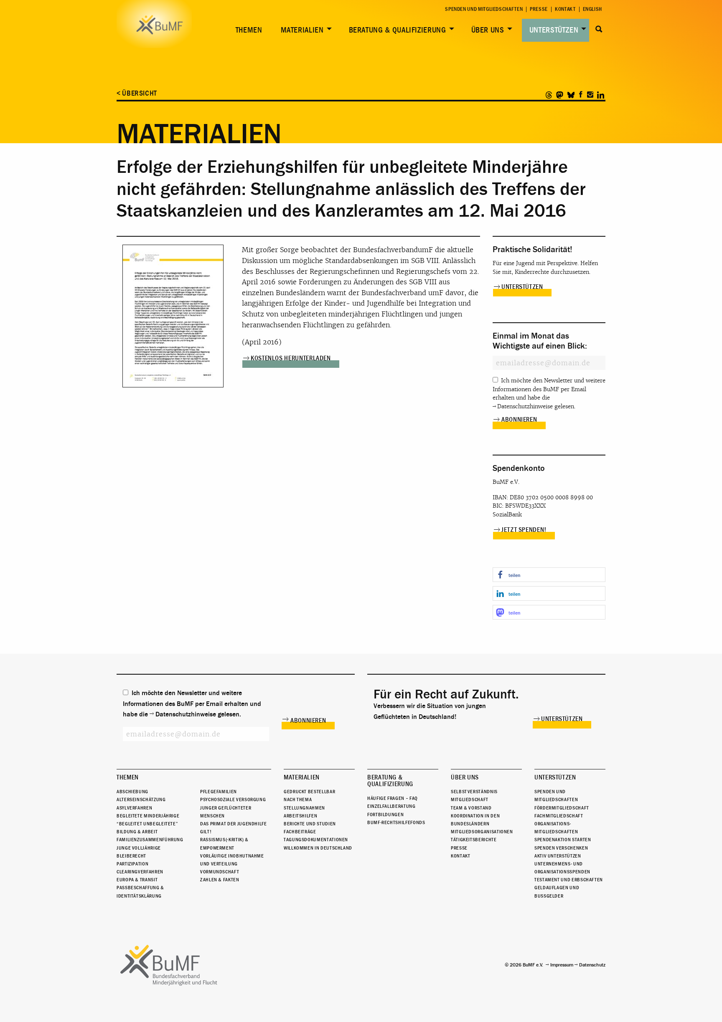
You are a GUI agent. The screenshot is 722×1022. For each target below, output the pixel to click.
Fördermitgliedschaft (561, 808)
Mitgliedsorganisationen (482, 832)
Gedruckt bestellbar (309, 791)
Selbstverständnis (474, 791)
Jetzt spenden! (524, 530)
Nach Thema (298, 799)
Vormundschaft (219, 872)
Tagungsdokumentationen (316, 839)
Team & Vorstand (471, 808)
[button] (549, 574)
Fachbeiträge (300, 832)
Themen (249, 30)
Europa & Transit (137, 880)
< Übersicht (137, 93)
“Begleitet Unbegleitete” (147, 824)
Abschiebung (132, 791)
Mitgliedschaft (469, 799)
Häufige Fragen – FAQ (392, 798)
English (592, 9)
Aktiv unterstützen (557, 856)
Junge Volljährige (139, 848)
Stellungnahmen (304, 808)
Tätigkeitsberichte (474, 839)
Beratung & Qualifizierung (397, 30)
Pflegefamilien (218, 791)
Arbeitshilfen (300, 816)
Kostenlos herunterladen (291, 358)
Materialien (302, 30)
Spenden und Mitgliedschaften (484, 9)
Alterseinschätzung (141, 799)
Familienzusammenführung (150, 839)
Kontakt (565, 9)
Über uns (487, 30)
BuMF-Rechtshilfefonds (396, 822)
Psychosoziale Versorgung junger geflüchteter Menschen (233, 807)
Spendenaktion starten (562, 839)
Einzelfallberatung (391, 806)
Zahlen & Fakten (219, 880)
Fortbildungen (385, 814)
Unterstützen (554, 30)
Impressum (561, 965)
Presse (539, 9)
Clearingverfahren (140, 872)
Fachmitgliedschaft (558, 816)
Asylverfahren (134, 808)
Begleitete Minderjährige (148, 816)
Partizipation (132, 864)
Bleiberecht (131, 856)
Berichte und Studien (310, 824)
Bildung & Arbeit (137, 832)
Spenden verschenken (561, 848)
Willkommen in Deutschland (318, 848)
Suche (598, 29)
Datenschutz (592, 965)
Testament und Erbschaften (568, 880)
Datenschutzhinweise (525, 406)
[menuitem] (247, 30)
